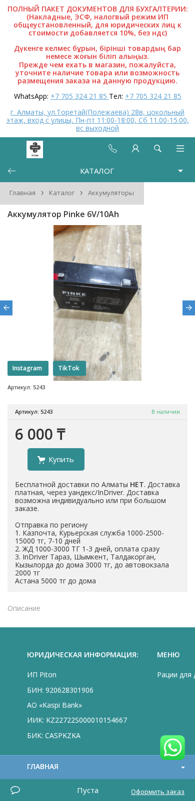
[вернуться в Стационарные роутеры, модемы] (11, 171)
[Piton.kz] (26, 148)
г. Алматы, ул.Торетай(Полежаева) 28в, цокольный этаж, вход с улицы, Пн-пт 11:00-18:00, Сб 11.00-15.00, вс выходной (97, 120)
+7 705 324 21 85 (79, 96)
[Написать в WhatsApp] (172, 748)
